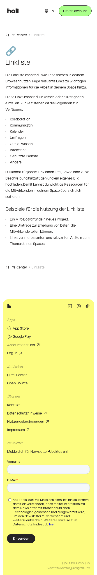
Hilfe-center (17, 35)
